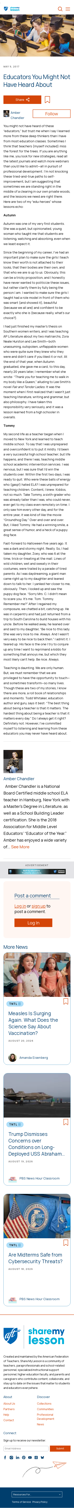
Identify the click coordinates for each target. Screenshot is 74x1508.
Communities (45, 1409)
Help (6, 1415)
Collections (44, 1403)
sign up (39, 906)
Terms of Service (21, 1502)
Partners (9, 1409)
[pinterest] (23, 1457)
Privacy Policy (39, 1502)
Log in (20, 906)
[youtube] (30, 1457)
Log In (33, 923)
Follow (51, 114)
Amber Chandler (17, 115)
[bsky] (42, 1457)
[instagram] (11, 1457)
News (40, 1424)
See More (20, 847)
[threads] (36, 1457)
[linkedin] (17, 1457)
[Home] (11, 9)
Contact (8, 1420)
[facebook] (5, 1457)
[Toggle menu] (68, 9)
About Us (9, 1403)
